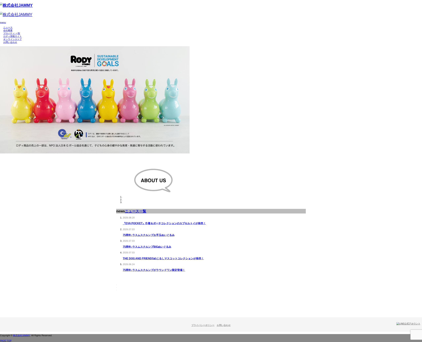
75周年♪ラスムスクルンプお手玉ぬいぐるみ (149, 234)
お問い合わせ (10, 42)
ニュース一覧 (135, 211)
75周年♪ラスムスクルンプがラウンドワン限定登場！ (154, 269)
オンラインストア (12, 39)
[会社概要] (153, 197)
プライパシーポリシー (202, 325)
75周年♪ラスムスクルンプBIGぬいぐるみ (147, 246)
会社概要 (8, 30)
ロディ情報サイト (12, 36)
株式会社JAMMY (21, 335)
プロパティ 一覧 (11, 33)
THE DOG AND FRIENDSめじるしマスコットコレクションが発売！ (163, 258)
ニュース (8, 27)
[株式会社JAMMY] (16, 5)
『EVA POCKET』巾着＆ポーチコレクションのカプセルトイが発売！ (164, 223)
